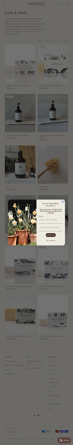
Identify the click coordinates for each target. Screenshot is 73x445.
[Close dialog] (63, 202)
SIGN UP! (51, 235)
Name (41, 216)
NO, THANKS (50, 240)
